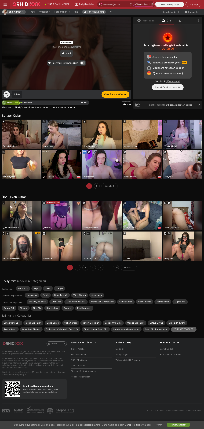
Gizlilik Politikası (78, 349)
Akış (76, 11)
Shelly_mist (9, 281)
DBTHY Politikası (79, 360)
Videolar (45, 11)
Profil (32, 11)
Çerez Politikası (78, 366)
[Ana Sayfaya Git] (26, 4)
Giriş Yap (193, 4)
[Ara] (130, 4)
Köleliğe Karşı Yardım (81, 377)
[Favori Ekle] (7, 94)
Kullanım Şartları (78, 354)
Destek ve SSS (166, 349)
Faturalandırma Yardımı (170, 354)
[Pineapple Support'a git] (50, 411)
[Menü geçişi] (5, 4)
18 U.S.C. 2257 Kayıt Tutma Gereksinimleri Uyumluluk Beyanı (173, 411)
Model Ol (120, 349)
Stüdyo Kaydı (122, 354)
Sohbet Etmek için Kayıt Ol (167, 87)
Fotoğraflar (62, 11)
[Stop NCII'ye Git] (65, 411)
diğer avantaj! (173, 81)
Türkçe (54, 344)
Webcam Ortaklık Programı (128, 360)
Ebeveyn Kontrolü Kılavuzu (83, 371)
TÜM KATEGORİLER (183, 329)
